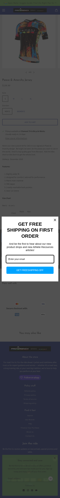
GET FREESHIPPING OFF (30, 270)
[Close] (55, 220)
